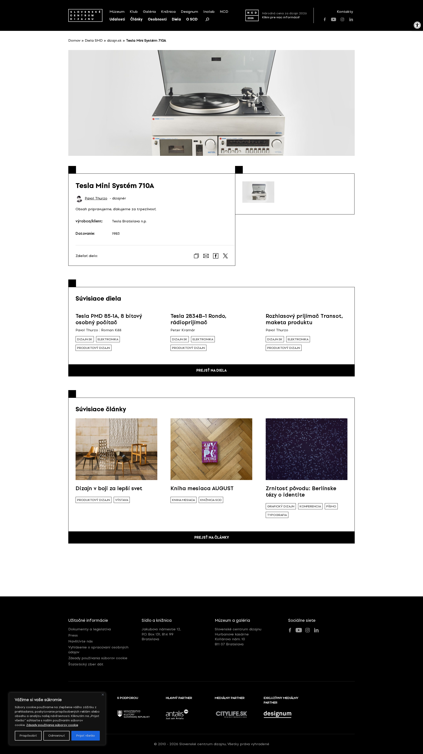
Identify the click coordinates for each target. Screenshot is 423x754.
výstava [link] (121, 500)
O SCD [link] (192, 19)
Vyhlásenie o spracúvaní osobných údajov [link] (98, 649)
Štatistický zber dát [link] (85, 664)
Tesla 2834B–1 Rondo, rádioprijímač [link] (198, 319)
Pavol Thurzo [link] (96, 198)
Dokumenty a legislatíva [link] (89, 629)
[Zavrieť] (103, 695)
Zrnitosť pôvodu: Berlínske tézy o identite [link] (301, 491)
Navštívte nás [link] (80, 641)
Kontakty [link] (345, 11)
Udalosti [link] (117, 19)
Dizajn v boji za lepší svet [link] (109, 488)
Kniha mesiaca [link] (183, 500)
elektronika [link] (108, 339)
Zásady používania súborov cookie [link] (52, 725)
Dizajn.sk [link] (84, 339)
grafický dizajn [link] (280, 506)
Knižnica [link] (168, 11)
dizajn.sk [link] (114, 40)
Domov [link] (74, 40)
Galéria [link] (149, 11)
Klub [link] (134, 11)
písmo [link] (331, 506)
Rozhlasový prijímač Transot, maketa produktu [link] (304, 319)
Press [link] (73, 635)
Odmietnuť (56, 735)
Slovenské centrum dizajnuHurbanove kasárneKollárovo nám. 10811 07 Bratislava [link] (238, 636)
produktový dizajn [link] (93, 348)
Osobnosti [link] (157, 19)
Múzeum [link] (116, 11)
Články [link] (136, 19)
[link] (417, 25)
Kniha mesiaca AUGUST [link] (202, 488)
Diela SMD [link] (94, 40)
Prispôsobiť (28, 735)
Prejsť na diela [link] (211, 370)
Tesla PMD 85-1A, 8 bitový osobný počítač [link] (109, 319)
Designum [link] (189, 11)
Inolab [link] (209, 11)
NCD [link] (224, 11)
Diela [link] (176, 19)
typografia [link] (277, 515)
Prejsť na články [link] (211, 537)
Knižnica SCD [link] (211, 500)
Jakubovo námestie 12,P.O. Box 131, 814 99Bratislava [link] (161, 634)
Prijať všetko (85, 735)
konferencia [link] (310, 506)
